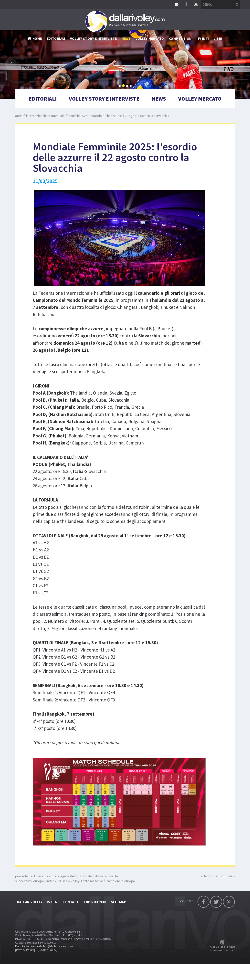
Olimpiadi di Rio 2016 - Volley (146, 85)
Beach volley (133, 77)
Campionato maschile (140, 48)
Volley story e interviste (93, 38)
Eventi (203, 38)
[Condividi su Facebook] (203, 902)
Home (37, 38)
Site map (118, 902)
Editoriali (56, 38)
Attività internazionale (142, 63)
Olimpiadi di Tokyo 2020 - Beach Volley (154, 106)
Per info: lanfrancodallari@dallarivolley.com (44, 946)
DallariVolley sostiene (38, 902)
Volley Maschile (182, 48)
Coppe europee (134, 70)
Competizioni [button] (181, 38)
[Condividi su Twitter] (216, 902)
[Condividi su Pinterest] (229, 902)
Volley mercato (149, 38)
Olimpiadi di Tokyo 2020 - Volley (148, 99)
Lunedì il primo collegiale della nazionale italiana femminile (76, 876)
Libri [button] (218, 38)
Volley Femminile (183, 55)
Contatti (71, 902)
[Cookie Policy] (47, 950)
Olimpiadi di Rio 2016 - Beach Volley (151, 92)
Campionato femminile (141, 55)
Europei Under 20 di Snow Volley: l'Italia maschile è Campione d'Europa (84, 881)
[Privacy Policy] (25, 950)
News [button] (126, 38)
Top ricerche (95, 902)
